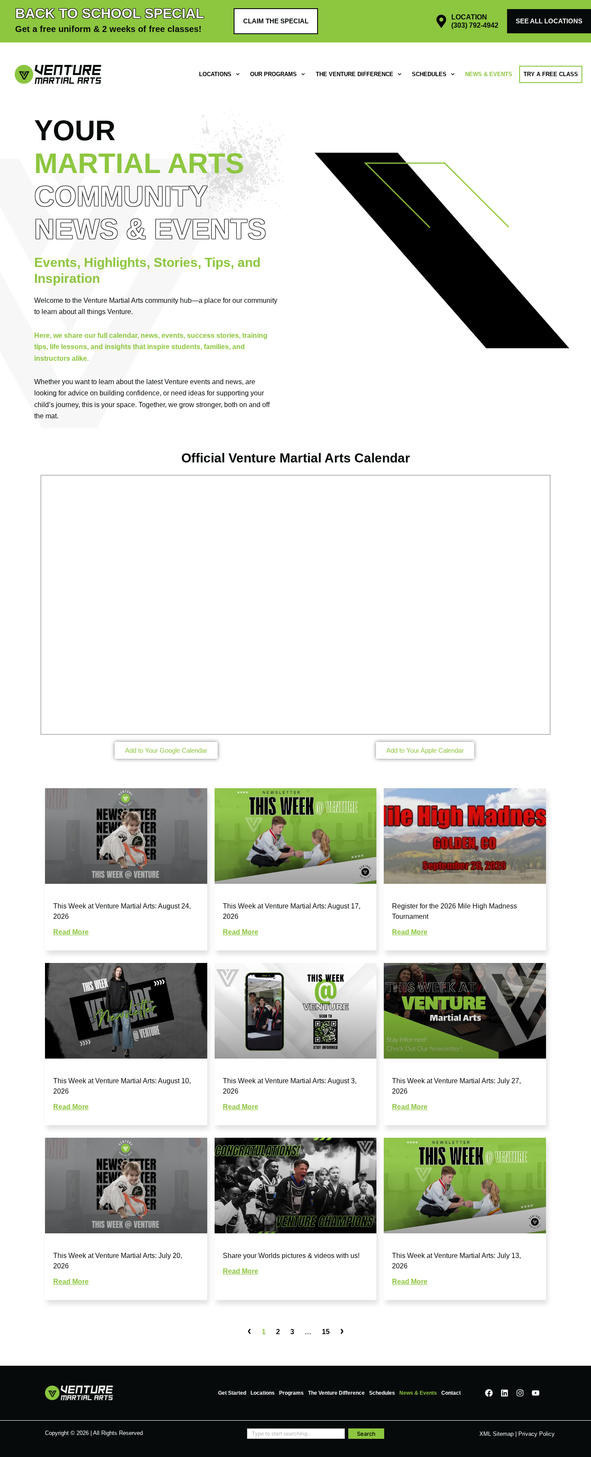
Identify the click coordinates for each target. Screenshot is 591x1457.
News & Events (488, 74)
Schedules (429, 74)
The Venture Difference (354, 74)
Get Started (232, 1393)
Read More (71, 932)
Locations (215, 74)
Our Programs (273, 74)
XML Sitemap (496, 1434)
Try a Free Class (551, 74)
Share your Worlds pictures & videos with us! (291, 1255)
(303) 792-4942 (474, 25)
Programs (291, 1393)
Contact (451, 1393)
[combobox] (296, 1433)
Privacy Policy (536, 1434)
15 (326, 1331)
